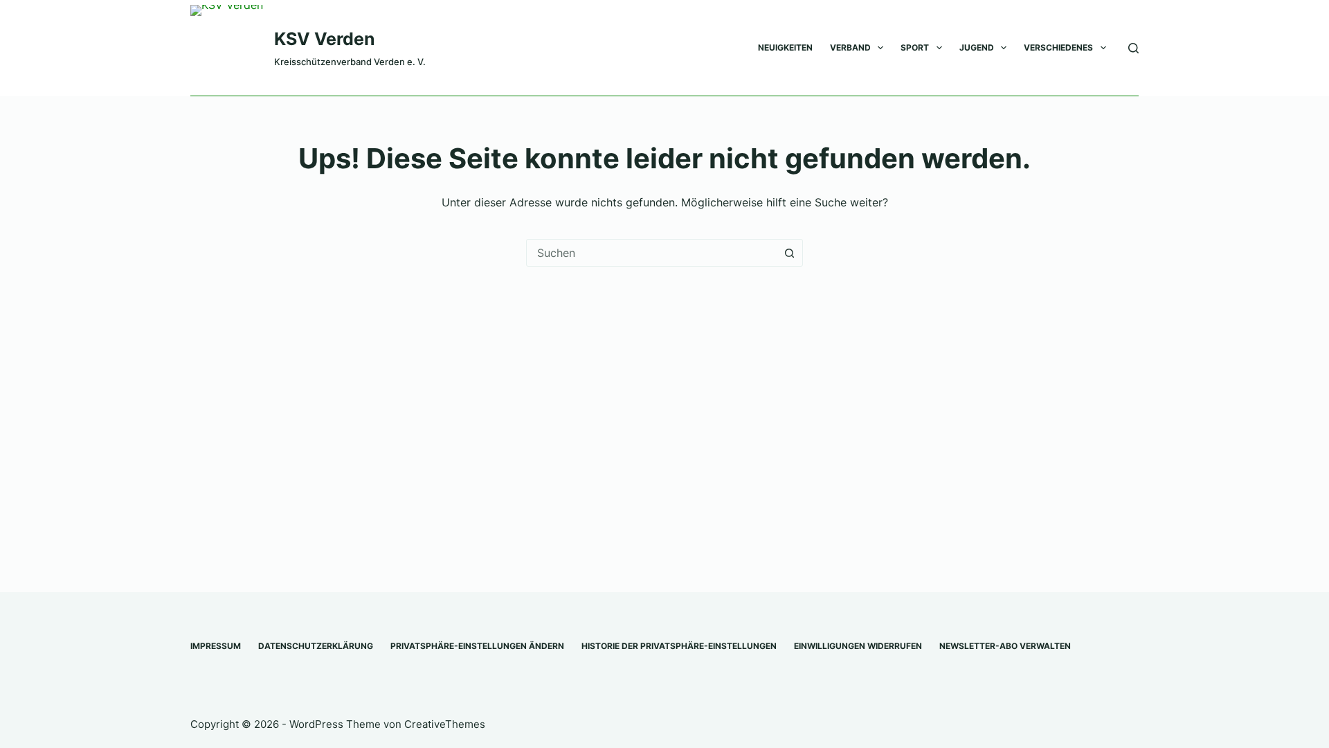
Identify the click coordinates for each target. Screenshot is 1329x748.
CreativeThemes (444, 724)
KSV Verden (324, 38)
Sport (915, 47)
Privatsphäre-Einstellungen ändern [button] (477, 646)
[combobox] (651, 253)
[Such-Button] (789, 253)
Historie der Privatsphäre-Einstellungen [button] (679, 646)
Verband (850, 47)
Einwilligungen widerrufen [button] (858, 646)
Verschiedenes (1058, 47)
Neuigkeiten (785, 47)
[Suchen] (1133, 48)
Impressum (215, 646)
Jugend (976, 47)
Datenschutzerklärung (315, 646)
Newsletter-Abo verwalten (1005, 646)
